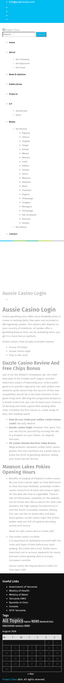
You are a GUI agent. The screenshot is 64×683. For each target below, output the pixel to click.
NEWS (35, 621)
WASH (27, 626)
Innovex (13, 606)
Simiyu (25, 170)
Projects (13, 94)
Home (12, 42)
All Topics (12, 621)
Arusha (25, 223)
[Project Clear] (11, 29)
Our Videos (21, 227)
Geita (25, 174)
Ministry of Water (18, 594)
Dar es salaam (29, 215)
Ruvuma (26, 219)
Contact (13, 234)
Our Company (22, 59)
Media (12, 122)
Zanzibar (26, 190)
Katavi (25, 149)
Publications (15, 84)
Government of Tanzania (23, 586)
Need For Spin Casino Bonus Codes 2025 (31, 531)
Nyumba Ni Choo (46, 622)
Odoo (18, 115)
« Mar (30, 673)
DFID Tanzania (17, 610)
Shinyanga (27, 198)
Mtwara (26, 157)
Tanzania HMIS (17, 598)
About (12, 52)
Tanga (25, 145)
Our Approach (23, 63)
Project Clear (9, 679)
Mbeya (25, 153)
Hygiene (27, 622)
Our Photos (21, 129)
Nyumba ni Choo (18, 602)
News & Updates (17, 74)
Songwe (26, 202)
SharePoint (21, 111)
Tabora (25, 137)
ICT (10, 104)
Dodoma (26, 182)
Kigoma (26, 133)
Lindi (24, 161)
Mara (24, 186)
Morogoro (27, 206)
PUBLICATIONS (8, 626)
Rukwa (25, 165)
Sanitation (19, 626)
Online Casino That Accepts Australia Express (28, 341)
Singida (26, 141)
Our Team (20, 67)
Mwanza (26, 178)
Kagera (26, 194)
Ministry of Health (19, 590)
